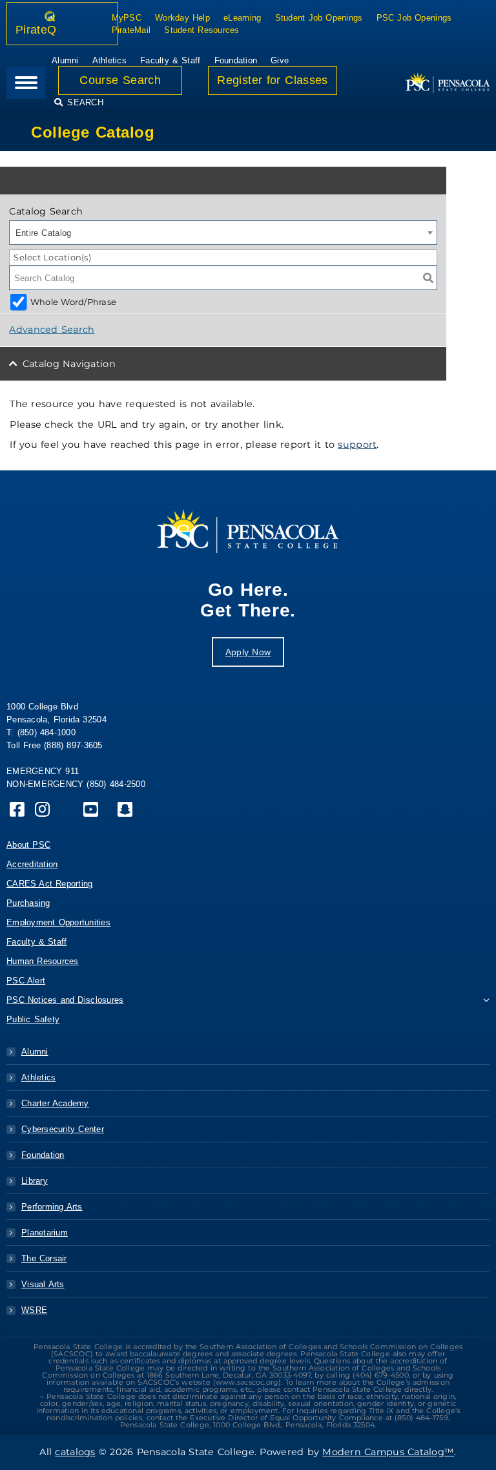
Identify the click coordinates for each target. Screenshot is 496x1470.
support (357, 444)
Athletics (38, 1077)
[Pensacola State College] (448, 82)
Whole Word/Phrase (73, 302)
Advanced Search (51, 329)
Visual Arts (43, 1284)
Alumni (34, 1051)
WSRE (34, 1310)
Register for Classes (272, 80)
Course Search (120, 80)
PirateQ (51, 29)
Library (34, 1181)
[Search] (428, 278)
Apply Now (248, 652)
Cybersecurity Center (62, 1129)
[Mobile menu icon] (25, 83)
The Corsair (44, 1258)
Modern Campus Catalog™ (388, 1452)
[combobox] (223, 232)
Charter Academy (55, 1103)
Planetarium (44, 1232)
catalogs (75, 1452)
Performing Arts (52, 1207)
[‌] (17, 812)
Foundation (43, 1155)
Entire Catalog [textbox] (43, 233)
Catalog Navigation (69, 364)
